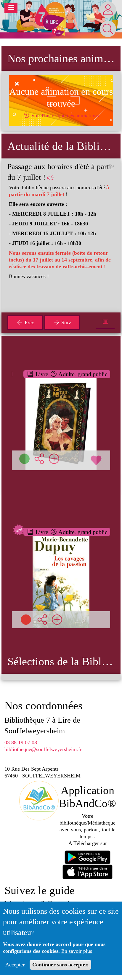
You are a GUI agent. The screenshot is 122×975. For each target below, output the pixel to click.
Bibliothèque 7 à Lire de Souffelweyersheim (42, 725)
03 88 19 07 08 (20, 742)
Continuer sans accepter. (60, 965)
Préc (28, 322)
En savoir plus (76, 951)
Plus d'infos (64, 417)
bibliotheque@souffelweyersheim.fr (43, 749)
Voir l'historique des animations (64, 115)
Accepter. (15, 965)
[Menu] (10, 8)
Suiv (65, 322)
